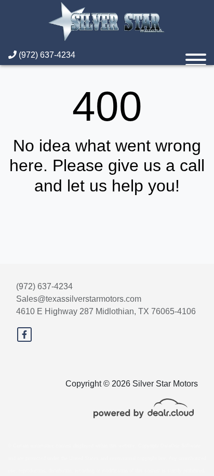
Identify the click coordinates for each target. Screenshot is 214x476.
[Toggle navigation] (196, 55)
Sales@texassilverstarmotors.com (78, 298)
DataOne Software (180, 445)
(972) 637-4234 (46, 54)
